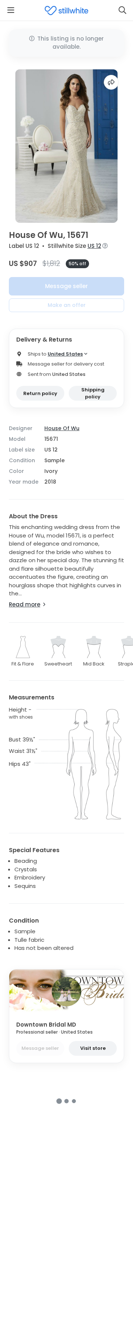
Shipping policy (93, 393)
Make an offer (67, 305)
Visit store (93, 1048)
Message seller (66, 286)
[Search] (122, 10)
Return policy (40, 393)
